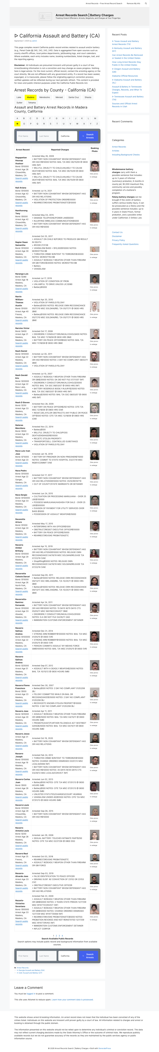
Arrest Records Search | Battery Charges (85, 15)
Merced (59, 97)
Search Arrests (90, 136)
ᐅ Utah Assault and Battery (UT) (29, 973)
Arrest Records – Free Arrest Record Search (104, 3)
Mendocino (44, 97)
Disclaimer (117, 236)
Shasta (88, 97)
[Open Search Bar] (145, 3)
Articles (115, 151)
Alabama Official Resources (125, 76)
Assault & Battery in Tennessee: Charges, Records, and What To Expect (127, 90)
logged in (31, 994)
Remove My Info (133, 3)
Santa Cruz (74, 97)
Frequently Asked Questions (125, 244)
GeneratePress (104, 1048)
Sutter (19, 102)
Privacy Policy (118, 240)
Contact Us (117, 232)
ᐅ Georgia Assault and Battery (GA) (31, 970)
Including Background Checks (126, 155)
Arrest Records (23, 968)
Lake (19, 97)
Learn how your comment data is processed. (73, 999)
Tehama (32, 102)
